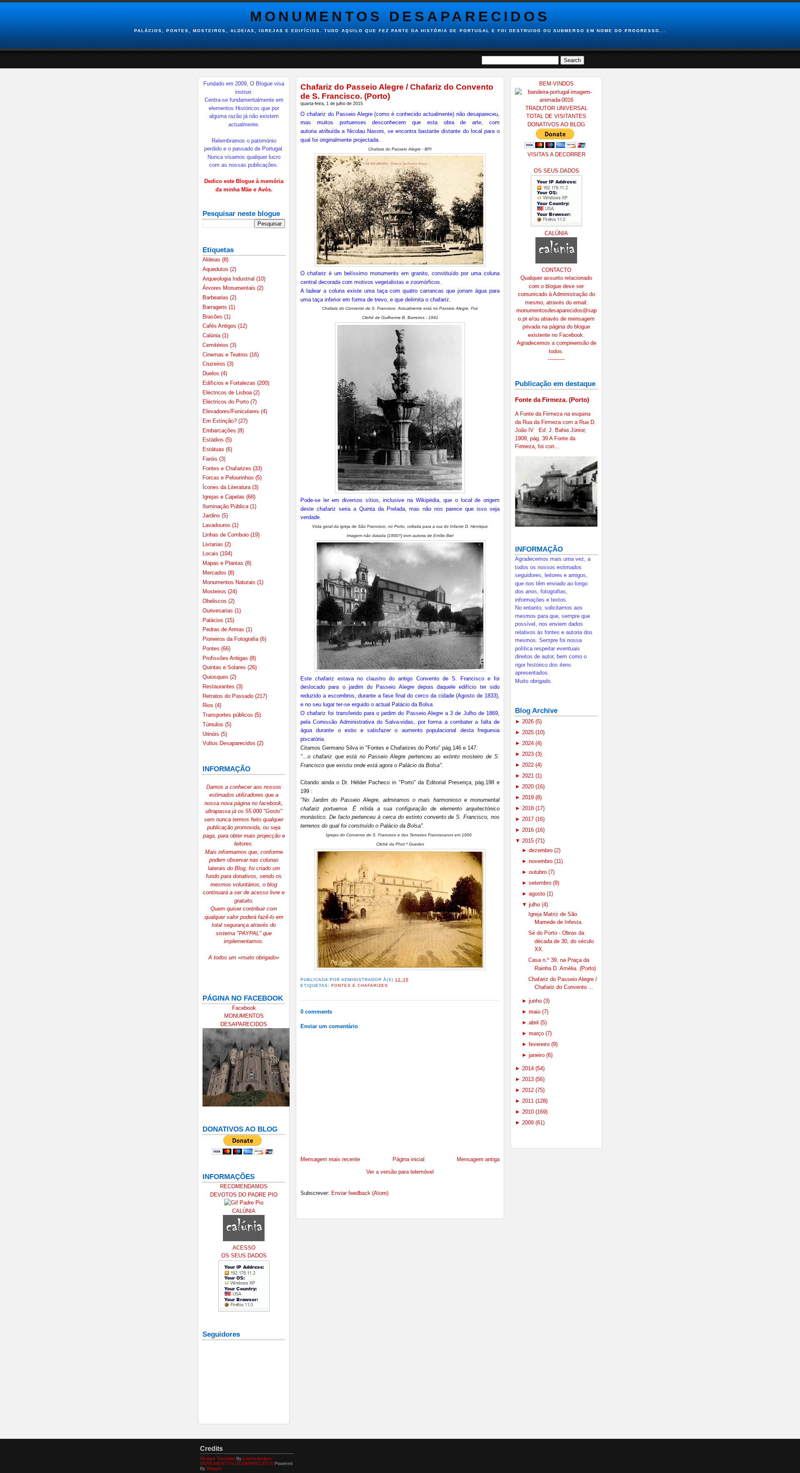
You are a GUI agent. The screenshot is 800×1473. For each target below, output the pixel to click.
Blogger (214, 1468)
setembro (541, 883)
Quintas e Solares (225, 667)
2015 (528, 841)
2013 (528, 1079)
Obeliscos (215, 601)
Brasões (213, 317)
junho (536, 1001)
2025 (528, 732)
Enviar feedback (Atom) (359, 1193)
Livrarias (213, 544)
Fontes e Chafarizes (227, 468)
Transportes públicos (228, 715)
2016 (528, 830)
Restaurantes (219, 686)
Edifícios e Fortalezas (229, 383)
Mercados (215, 573)
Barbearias (216, 297)
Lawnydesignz (257, 1458)
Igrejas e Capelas (224, 497)
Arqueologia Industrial (229, 279)
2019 (528, 797)
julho (535, 904)
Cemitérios (216, 345)
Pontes (211, 648)
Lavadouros (217, 525)
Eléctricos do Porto (226, 402)
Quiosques (216, 677)
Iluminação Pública (226, 506)
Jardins (212, 515)
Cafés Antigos (220, 326)
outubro (538, 872)
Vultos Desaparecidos (229, 743)
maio (535, 1012)
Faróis (210, 459)
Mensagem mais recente (330, 1159)
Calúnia (212, 335)
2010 (528, 1112)
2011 (528, 1101)
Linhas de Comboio (226, 535)
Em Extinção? (220, 421)
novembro (541, 861)
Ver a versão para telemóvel (400, 1172)
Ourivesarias (218, 610)
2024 (528, 743)
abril (534, 1022)
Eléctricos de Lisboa (227, 392)
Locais (211, 553)
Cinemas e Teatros (226, 354)
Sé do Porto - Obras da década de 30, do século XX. (561, 941)
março (537, 1033)
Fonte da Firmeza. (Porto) (552, 399)
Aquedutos (216, 269)
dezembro (541, 850)
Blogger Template (217, 1458)
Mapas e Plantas (223, 563)
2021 (528, 776)
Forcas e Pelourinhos (228, 477)
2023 (528, 754)
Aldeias (212, 259)
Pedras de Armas (224, 629)
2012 (528, 1090)
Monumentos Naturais (229, 582)
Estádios (213, 440)
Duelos (211, 373)
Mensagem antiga (478, 1159)
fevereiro (540, 1044)
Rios (208, 705)
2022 (528, 765)
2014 (528, 1068)
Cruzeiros (214, 364)
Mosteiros (215, 591)
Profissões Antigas (226, 658)
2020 (528, 786)
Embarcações (220, 430)
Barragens (215, 307)
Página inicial (408, 1159)
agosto (538, 894)
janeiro (537, 1055)
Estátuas (214, 449)
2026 (528, 721)
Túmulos (213, 724)
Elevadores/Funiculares (231, 411)
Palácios (213, 620)
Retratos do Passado (228, 696)
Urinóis (211, 734)
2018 (528, 808)
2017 (528, 819)
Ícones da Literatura (227, 487)
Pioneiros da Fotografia (231, 639)
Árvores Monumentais (229, 288)
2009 (528, 1122)
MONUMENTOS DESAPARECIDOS (400, 16)
